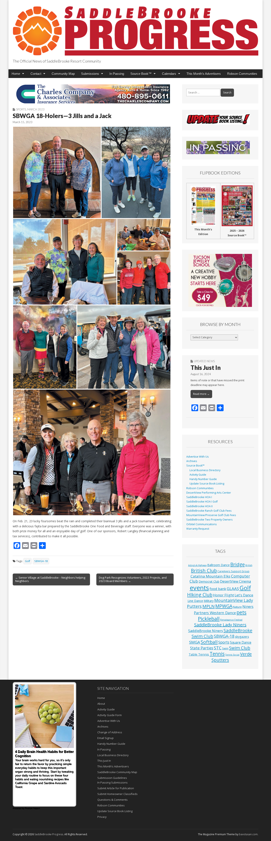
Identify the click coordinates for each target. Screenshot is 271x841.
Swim (225, 648)
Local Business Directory (204, 470)
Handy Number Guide (203, 479)
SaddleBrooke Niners (205, 630)
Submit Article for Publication (115, 788)
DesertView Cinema (235, 581)
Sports (21, 109)
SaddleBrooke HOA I (199, 497)
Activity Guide (197, 474)
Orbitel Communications (201, 524)
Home (16, 73)
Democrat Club (209, 581)
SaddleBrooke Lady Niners (220, 625)
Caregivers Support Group (233, 571)
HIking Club (199, 595)
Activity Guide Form (109, 715)
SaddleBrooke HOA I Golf (202, 501)
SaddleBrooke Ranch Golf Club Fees (209, 510)
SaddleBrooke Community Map (117, 772)
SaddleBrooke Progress (49, 834)
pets (241, 612)
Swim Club (239, 648)
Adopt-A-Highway (197, 565)
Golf (27, 561)
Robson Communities (242, 73)
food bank (218, 588)
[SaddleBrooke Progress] (135, 28)
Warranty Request (197, 528)
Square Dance (240, 642)
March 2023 (35, 109)
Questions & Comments (112, 800)
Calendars (169, 73)
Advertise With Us (197, 456)
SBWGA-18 (41, 561)
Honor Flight (223, 595)
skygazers (242, 637)
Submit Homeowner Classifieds (117, 794)
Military (209, 601)
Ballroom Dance (218, 565)
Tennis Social (232, 654)
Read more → (201, 394)
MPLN (208, 606)
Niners (247, 606)
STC (217, 648)
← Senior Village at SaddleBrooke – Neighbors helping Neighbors (50, 579)
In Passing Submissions (112, 782)
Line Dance (195, 601)
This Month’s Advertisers (204, 73)
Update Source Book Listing (206, 483)
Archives (191, 461)
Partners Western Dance (215, 612)
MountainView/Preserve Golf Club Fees (211, 515)
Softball (209, 642)
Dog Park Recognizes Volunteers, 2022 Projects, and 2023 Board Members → (133, 579)
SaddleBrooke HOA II (199, 506)
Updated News (204, 361)
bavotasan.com (248, 834)
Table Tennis (199, 654)
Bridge (237, 564)
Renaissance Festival (231, 619)
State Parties (201, 647)
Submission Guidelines (112, 778)
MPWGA (223, 606)
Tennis (217, 653)
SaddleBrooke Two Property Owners (209, 519)
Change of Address (109, 732)
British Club (204, 570)
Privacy (102, 817)
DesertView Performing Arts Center (208, 492)
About (101, 704)
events (199, 587)
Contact (35, 73)
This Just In (206, 367)
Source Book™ (141, 73)
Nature (237, 607)
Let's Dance (244, 595)
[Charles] (93, 93)
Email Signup (105, 738)
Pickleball (209, 618)
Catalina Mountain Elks (210, 576)
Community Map (63, 73)
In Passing (116, 73)
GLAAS (233, 588)
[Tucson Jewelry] (220, 280)
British (248, 565)
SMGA (194, 642)
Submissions (90, 73)
